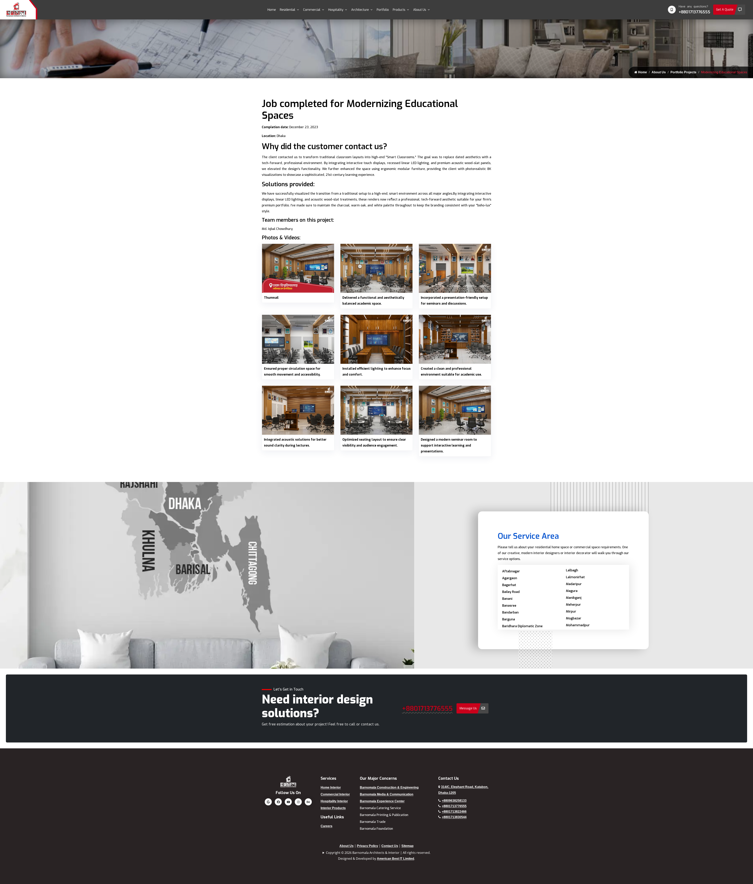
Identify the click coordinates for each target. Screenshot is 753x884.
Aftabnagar (511, 571)
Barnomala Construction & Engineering (389, 787)
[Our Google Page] (268, 801)
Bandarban (510, 612)
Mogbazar (573, 618)
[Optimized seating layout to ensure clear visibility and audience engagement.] (376, 410)
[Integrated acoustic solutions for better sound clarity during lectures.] (298, 410)
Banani (507, 599)
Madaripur (574, 584)
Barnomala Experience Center (382, 801)
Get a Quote (724, 9)
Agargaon (509, 578)
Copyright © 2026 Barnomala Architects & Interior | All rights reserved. (378, 852)
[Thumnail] (298, 268)
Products (399, 10)
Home (271, 10)
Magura (571, 591)
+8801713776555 (694, 12)
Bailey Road (511, 592)
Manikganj (573, 598)
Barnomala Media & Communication (386, 794)
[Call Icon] (672, 10)
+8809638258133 (454, 800)
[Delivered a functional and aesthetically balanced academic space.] (376, 268)
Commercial (311, 10)
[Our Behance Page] (308, 801)
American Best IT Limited (395, 858)
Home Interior (331, 787)
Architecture (360, 10)
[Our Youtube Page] (288, 801)
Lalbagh (572, 570)
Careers (326, 826)
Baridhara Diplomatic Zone (522, 626)
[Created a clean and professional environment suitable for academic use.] (455, 339)
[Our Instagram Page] (298, 801)
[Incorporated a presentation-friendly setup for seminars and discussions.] (455, 268)
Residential (287, 10)
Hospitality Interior (334, 801)
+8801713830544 (454, 817)
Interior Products (333, 808)
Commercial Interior (335, 794)
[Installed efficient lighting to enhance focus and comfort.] (376, 339)
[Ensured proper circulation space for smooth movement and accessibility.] (298, 339)
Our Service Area (528, 536)
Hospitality (335, 10)
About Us (419, 10)
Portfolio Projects (683, 72)
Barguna (508, 619)
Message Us (468, 708)
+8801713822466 (454, 811)
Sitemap (407, 846)
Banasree (509, 606)
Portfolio (383, 10)
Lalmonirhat (575, 577)
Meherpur (573, 605)
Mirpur (571, 611)
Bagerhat (509, 585)
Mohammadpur (578, 625)
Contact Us (389, 846)
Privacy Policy (367, 846)
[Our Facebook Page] (278, 801)
